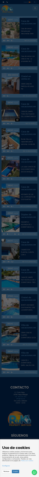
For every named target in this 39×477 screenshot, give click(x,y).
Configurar (6, 466)
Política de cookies (27, 460)
